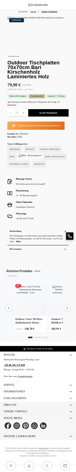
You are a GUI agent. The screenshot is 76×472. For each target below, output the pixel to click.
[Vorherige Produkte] (9, 308)
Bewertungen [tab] (15, 249)
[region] (38, 37)
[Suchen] (47, 466)
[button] (69, 236)
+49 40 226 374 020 (14, 365)
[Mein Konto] (29, 466)
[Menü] (10, 466)
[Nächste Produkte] (67, 308)
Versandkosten (43, 448)
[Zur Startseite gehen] (38, 4)
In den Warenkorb (48, 113)
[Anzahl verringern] (10, 113)
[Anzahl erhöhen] (23, 113)
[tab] (38, 236)
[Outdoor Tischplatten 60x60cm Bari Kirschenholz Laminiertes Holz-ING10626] (38, 37)
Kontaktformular (25, 376)
